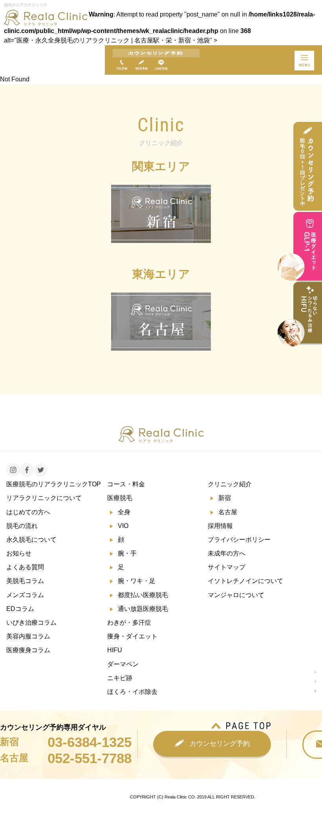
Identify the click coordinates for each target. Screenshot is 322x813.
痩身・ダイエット (132, 636)
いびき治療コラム (31, 622)
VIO (123, 525)
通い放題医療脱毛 (143, 608)
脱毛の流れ (22, 525)
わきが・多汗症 (129, 622)
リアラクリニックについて (44, 498)
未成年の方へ (226, 553)
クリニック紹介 (230, 484)
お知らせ (18, 553)
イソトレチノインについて (245, 581)
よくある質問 (25, 567)
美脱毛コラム (25, 581)
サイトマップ (226, 567)
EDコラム (20, 608)
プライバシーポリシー (239, 539)
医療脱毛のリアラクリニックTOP (53, 484)
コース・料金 (126, 484)
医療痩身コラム (28, 650)
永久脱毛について (31, 539)
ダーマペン (123, 664)
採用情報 (220, 525)
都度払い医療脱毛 (143, 595)
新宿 (224, 498)
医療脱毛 (119, 498)
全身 (124, 512)
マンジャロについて (236, 595)
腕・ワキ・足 (137, 581)
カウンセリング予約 (220, 743)
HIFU (114, 650)
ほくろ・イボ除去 (132, 691)
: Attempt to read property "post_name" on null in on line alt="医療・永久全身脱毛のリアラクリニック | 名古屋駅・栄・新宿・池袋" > (159, 27)
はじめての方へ (28, 512)
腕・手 (127, 553)
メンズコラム (25, 595)
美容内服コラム (28, 636)
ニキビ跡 (119, 678)
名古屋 (227, 512)
